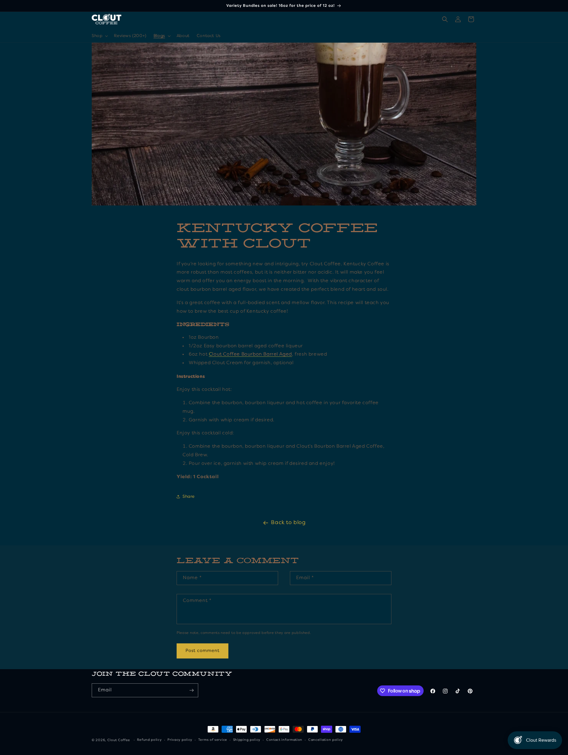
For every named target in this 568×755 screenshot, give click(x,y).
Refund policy (149, 740)
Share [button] (189, 496)
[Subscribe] (191, 690)
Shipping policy (247, 740)
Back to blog (288, 522)
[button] (99, 36)
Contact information (284, 740)
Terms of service (212, 740)
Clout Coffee (118, 740)
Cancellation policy (325, 740)
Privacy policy (179, 740)
